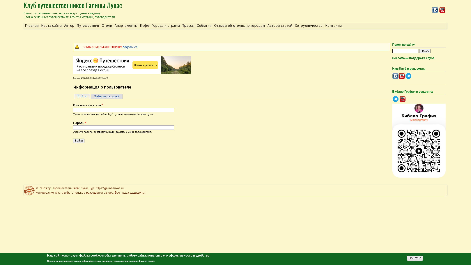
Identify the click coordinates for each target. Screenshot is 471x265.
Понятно (415, 258)
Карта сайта (51, 25)
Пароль (79, 123)
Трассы (188, 25)
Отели (107, 25)
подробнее (110, 47)
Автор (69, 25)
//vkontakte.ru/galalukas (435, 10)
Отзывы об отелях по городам (239, 25)
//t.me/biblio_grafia (395, 99)
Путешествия (88, 25)
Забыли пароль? (107, 96)
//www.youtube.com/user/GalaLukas (442, 10)
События (204, 25)
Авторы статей (280, 25)
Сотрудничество (309, 25)
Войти (83, 96)
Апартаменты (126, 25)
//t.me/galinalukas (408, 76)
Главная (32, 25)
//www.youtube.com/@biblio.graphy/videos (402, 99)
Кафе (144, 25)
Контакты (333, 25)
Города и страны (166, 25)
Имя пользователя (88, 105)
